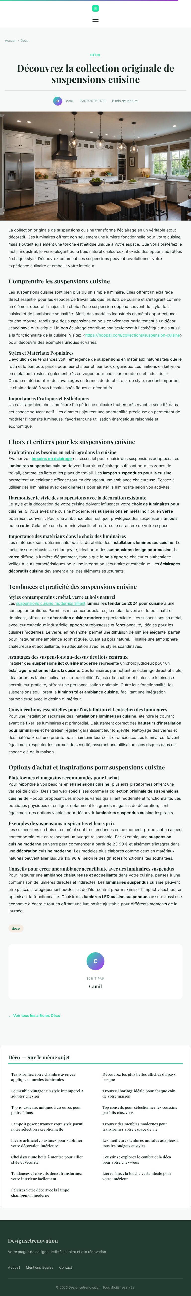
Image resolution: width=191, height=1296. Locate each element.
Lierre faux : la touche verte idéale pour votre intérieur (136, 1176)
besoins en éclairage (52, 458)
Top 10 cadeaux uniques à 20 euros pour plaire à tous (46, 1110)
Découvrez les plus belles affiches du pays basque (139, 1077)
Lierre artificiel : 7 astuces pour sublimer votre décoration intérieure (47, 1143)
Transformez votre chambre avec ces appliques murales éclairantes (43, 1077)
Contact (65, 1267)
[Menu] (95, 20)
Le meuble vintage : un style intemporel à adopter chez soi (47, 1093)
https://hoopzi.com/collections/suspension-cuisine (132, 335)
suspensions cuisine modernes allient (50, 603)
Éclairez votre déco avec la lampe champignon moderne (40, 1192)
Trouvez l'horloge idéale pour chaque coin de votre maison (138, 1093)
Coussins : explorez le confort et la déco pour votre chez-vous (136, 1159)
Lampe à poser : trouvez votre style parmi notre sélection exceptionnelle (47, 1126)
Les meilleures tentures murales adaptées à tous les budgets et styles (140, 1143)
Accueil (10, 40)
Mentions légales (39, 1267)
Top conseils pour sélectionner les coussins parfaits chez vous (139, 1110)
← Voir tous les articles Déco (34, 1015)
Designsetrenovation (33, 1240)
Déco (25, 40)
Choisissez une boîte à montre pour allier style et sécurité (47, 1159)
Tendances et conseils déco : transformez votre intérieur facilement (46, 1176)
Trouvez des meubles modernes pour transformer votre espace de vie (134, 1126)
